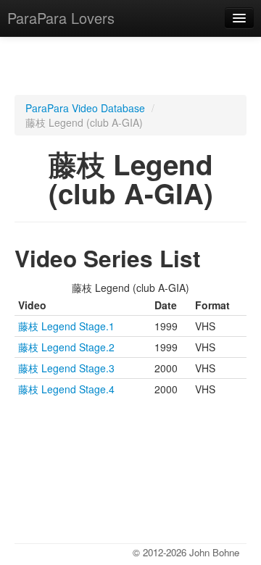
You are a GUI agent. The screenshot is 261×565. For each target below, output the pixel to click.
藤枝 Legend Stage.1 (66, 326)
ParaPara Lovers (61, 17)
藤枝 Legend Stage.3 (66, 368)
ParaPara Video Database (85, 108)
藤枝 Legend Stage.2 (66, 347)
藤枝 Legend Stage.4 (66, 389)
